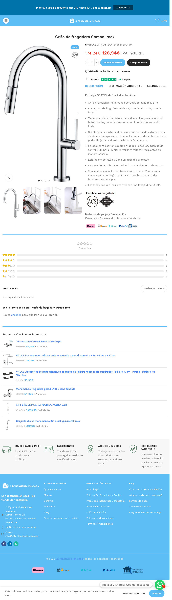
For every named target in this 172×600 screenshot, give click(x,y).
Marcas (48, 495)
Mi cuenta (49, 506)
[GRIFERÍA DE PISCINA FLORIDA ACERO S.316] (8, 408)
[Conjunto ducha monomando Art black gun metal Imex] (8, 424)
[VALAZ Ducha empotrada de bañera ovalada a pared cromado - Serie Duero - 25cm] (8, 359)
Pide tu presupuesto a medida (61, 518)
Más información (134, 593)
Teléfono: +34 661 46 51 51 (20, 527)
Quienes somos (52, 489)
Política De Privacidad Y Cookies (104, 495)
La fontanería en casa (69, 558)
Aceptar (156, 593)
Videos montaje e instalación (145, 489)
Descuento (123, 7)
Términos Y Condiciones (99, 523)
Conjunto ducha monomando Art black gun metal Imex (48, 421)
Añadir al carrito (113, 62)
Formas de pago (138, 500)
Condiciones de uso (140, 506)
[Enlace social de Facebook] (3, 543)
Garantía (48, 500)
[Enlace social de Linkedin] (9, 543)
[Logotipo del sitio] (85, 20)
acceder (16, 314)
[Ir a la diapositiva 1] (39, 181)
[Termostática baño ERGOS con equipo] (8, 344)
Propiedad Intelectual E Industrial (105, 500)
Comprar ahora (138, 62)
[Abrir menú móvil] (6, 20)
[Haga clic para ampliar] (9, 178)
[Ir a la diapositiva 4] (49, 181)
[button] (6, 113)
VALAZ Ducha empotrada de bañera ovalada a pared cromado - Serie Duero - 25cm (65, 355)
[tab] (94, 86)
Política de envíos (96, 512)
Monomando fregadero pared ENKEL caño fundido (45, 388)
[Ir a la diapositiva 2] (42, 181)
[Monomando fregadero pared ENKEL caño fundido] (8, 392)
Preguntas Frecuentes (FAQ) (145, 512)
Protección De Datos (98, 506)
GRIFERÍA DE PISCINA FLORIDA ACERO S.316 (42, 404)
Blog (46, 512)
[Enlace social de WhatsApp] (15, 543)
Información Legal (99, 483)
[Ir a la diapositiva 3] (45, 181)
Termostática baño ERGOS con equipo (38, 341)
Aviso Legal (92, 489)
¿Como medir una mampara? (145, 495)
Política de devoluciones (100, 518)
